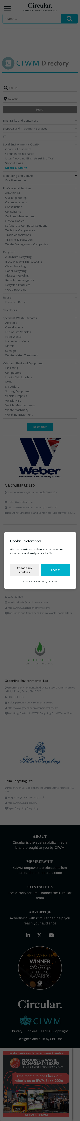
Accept (56, 570)
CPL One (52, 581)
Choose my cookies (24, 570)
